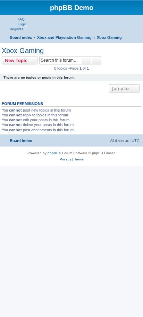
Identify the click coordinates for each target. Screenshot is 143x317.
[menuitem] (18, 19)
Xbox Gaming (23, 50)
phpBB (53, 153)
